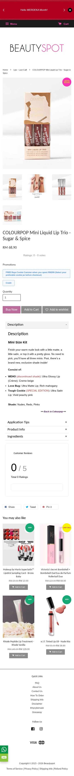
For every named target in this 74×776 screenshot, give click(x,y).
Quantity (7, 291)
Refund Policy (61, 769)
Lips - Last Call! (20, 70)
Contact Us (37, 691)
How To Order (37, 695)
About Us (37, 687)
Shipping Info (37, 699)
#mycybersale (37, 708)
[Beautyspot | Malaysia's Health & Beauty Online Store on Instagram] (41, 729)
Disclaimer (37, 704)
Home (5, 70)
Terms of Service (14, 769)
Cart (66, 24)
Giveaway (37, 712)
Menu (13, 24)
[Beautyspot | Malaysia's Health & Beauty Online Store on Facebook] (33, 729)
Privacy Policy (31, 769)
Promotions (9, 264)
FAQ (37, 683)
